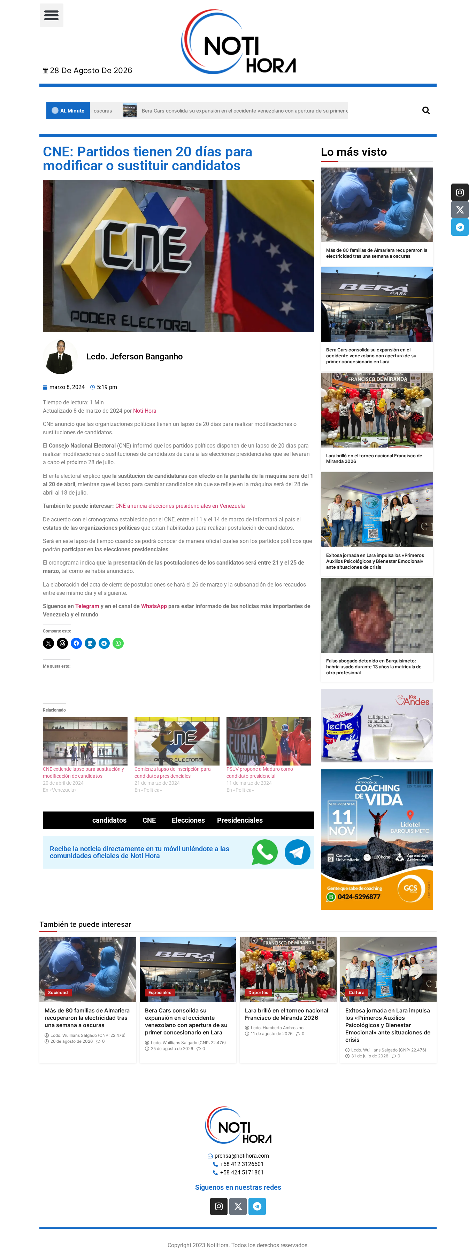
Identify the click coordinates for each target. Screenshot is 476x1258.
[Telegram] (460, 227)
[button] (51, 15)
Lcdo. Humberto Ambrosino (277, 1028)
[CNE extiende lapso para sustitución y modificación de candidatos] (85, 741)
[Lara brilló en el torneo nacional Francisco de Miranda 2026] (377, 410)
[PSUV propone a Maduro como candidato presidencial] (269, 741)
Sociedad (58, 992)
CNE (149, 820)
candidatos (109, 820)
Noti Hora (144, 410)
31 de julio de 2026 (369, 1056)
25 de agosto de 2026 (172, 1049)
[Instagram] (460, 192)
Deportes (258, 992)
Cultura (356, 992)
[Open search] (426, 110)
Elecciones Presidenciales (217, 820)
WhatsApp (154, 606)
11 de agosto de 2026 (271, 1034)
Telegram (87, 606)
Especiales (160, 992)
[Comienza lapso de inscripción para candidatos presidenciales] (177, 741)
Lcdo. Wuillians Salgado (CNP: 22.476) (88, 1035)
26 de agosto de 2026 (72, 1041)
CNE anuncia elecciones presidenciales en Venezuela (180, 506)
